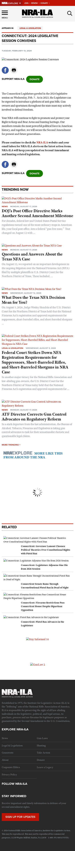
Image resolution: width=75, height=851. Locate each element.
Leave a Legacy (45, 767)
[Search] (69, 13)
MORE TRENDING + (11, 445)
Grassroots (7, 752)
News (5, 206)
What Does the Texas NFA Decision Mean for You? (33, 300)
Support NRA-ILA (13, 79)
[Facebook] (5, 72)
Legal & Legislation (30, 28)
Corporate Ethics (11, 767)
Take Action (43, 752)
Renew (34, 3)
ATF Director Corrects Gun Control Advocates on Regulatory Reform (34, 417)
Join (26, 3)
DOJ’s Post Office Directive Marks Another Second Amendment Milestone (37, 213)
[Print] (13, 72)
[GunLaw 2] (37, 664)
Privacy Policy (9, 774)
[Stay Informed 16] (37, 639)
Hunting (41, 745)
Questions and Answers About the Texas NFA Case (32, 257)
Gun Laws (42, 738)
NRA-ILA (42, 142)
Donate (44, 3)
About (5, 759)
